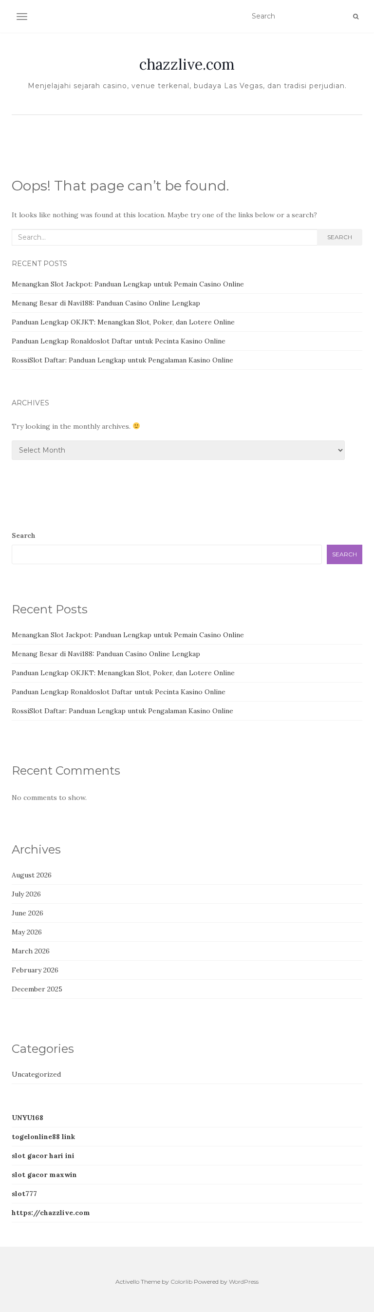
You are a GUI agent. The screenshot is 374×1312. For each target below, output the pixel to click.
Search (339, 237)
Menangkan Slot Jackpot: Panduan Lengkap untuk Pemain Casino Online (128, 284)
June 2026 (27, 913)
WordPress (244, 1281)
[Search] (355, 16)
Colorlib (181, 1281)
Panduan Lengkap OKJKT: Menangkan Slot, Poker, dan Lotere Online (123, 322)
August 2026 (32, 875)
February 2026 (35, 970)
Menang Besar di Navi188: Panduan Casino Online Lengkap (106, 303)
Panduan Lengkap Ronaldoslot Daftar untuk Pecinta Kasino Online (118, 341)
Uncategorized (36, 1074)
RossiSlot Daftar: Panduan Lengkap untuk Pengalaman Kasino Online (122, 360)
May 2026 (27, 932)
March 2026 (31, 951)
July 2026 (26, 894)
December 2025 (37, 989)
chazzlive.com (187, 64)
